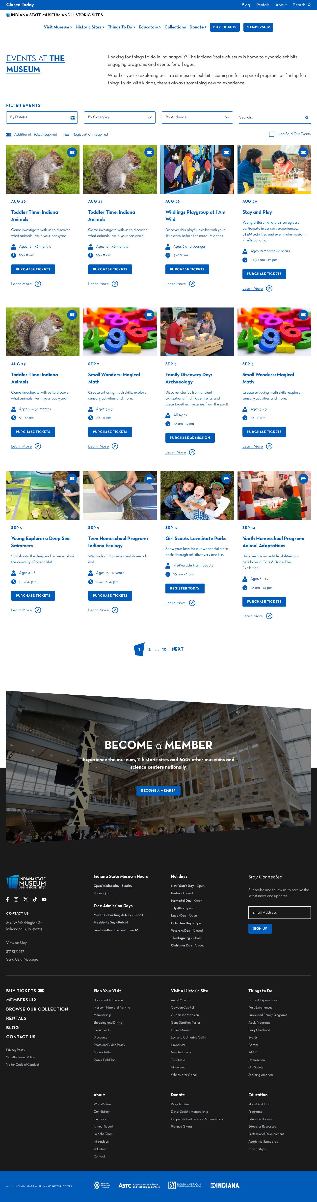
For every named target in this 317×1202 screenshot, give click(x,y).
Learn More (21, 284)
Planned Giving (181, 1126)
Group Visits (102, 1030)
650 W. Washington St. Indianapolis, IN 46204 (24, 926)
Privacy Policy (15, 1050)
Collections (175, 27)
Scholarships (257, 1149)
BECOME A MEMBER (158, 790)
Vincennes (178, 1067)
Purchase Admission (190, 438)
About (281, 5)
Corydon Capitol (182, 1007)
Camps (253, 1045)
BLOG (12, 1028)
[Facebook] (7, 900)
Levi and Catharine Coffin (188, 1037)
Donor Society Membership (189, 1111)
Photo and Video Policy (109, 1045)
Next (178, 649)
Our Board (101, 1119)
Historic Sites (88, 27)
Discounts (100, 1037)
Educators (148, 27)
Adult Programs (259, 1022)
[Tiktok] (35, 900)
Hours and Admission (108, 1000)
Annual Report (103, 1126)
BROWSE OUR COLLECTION (37, 1009)
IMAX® (253, 1052)
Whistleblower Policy (20, 1057)
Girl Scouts (255, 1067)
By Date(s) (18, 117)
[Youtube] (44, 900)
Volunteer (100, 1149)
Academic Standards (263, 1141)
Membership (258, 27)
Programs (255, 1111)
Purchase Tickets (33, 269)
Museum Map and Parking (112, 1007)
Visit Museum (56, 27)
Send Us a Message (22, 960)
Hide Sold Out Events (294, 134)
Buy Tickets (225, 27)
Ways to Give (180, 1104)
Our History (101, 1111)
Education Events (260, 1119)
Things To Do (120, 27)
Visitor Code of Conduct (22, 1064)
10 (164, 649)
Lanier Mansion (181, 1030)
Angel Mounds (181, 1000)
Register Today (185, 588)
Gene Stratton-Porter (185, 1022)
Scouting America (260, 1075)
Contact (99, 1156)
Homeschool (256, 1060)
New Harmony (181, 1052)
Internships (101, 1141)
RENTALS (16, 1018)
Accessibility (102, 1052)
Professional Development (266, 1134)
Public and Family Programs (267, 1015)
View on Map (16, 943)
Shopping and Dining (108, 1022)
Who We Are (102, 1104)
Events (253, 1037)
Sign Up (260, 928)
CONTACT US (21, 1037)
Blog (246, 5)
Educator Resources (262, 1126)
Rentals (262, 5)
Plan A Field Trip (105, 1060)
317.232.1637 (15, 951)
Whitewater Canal (184, 1075)
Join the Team (103, 1134)
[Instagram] (16, 900)
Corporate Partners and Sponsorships (197, 1119)
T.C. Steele (178, 1060)
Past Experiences (260, 1007)
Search (299, 5)
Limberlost (178, 1045)
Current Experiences (262, 1000)
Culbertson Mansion (185, 1015)
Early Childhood (259, 1030)
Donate (196, 27)
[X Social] (25, 900)
